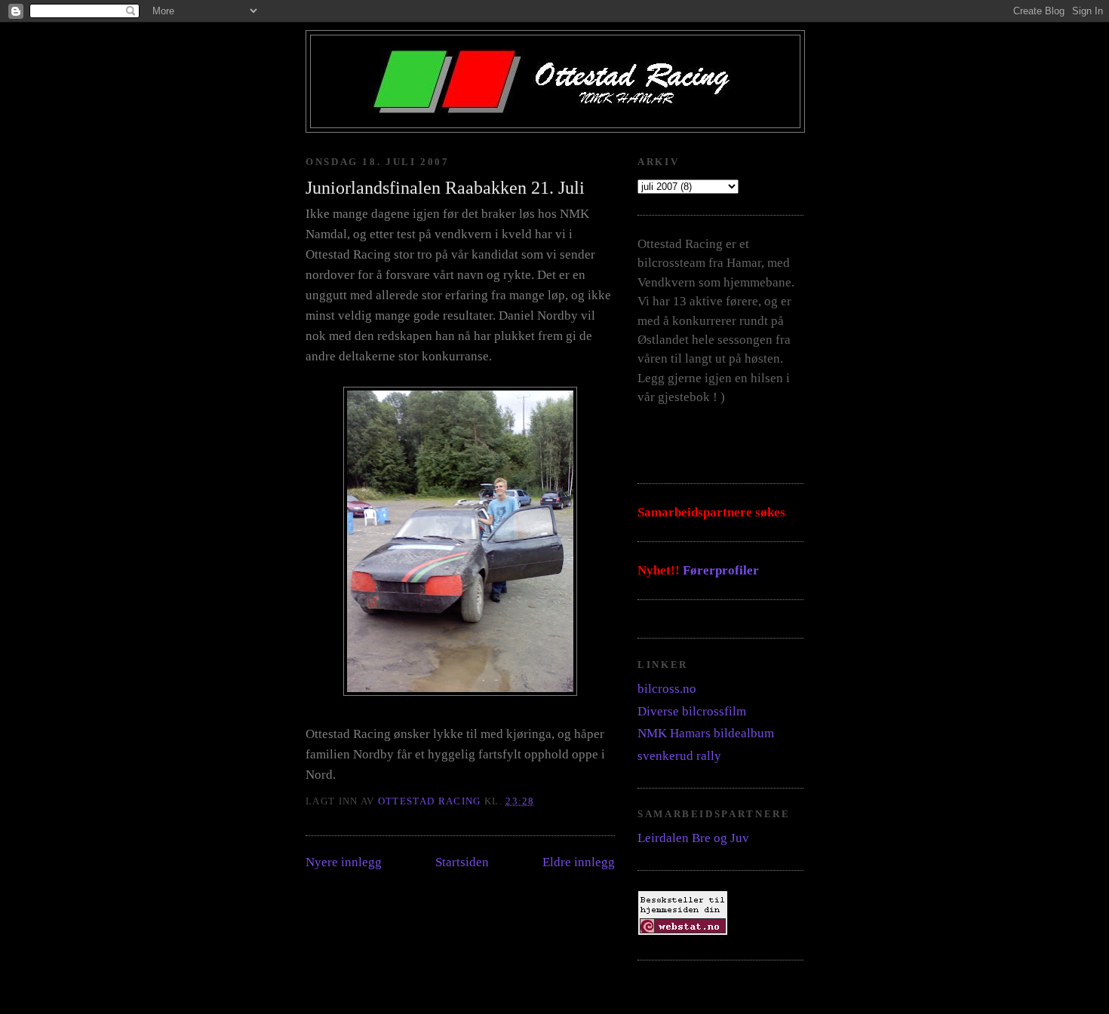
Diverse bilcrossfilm (691, 711)
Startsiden (462, 862)
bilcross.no (666, 689)
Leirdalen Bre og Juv (693, 838)
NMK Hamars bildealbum (705, 733)
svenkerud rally (679, 756)
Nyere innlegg (344, 862)
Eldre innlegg (578, 862)
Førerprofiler (721, 570)
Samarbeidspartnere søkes (711, 512)
